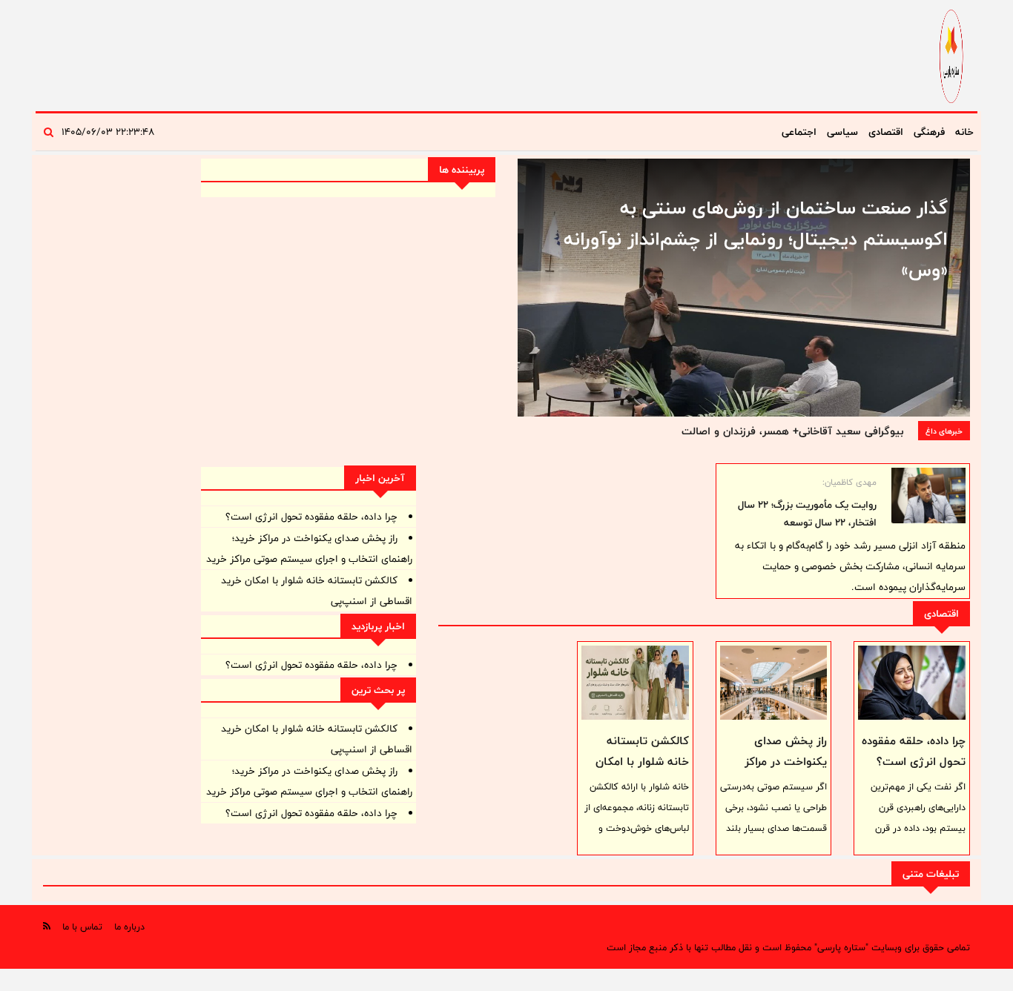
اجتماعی (799, 132)
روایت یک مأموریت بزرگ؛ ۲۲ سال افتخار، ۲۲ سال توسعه (807, 513)
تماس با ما (82, 926)
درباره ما (129, 926)
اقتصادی (885, 132)
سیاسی (842, 132)
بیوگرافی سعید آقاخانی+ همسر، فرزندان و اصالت (792, 431)
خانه (964, 132)
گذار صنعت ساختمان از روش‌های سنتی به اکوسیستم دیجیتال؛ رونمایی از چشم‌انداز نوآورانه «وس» (756, 238)
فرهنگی (929, 132)
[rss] (46, 926)
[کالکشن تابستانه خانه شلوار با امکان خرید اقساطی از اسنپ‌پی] (635, 683)
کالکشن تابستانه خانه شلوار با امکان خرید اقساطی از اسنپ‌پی (642, 772)
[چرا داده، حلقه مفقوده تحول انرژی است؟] (912, 683)
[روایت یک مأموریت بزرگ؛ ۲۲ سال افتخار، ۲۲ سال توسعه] (928, 495)
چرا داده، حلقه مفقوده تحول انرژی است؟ (914, 751)
